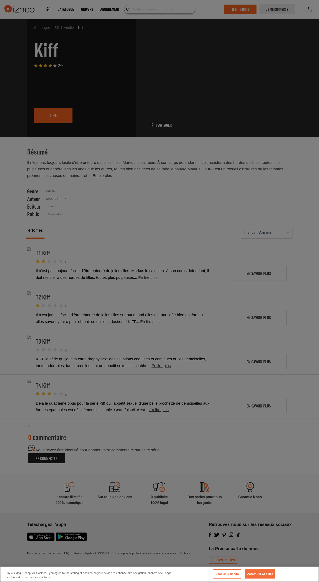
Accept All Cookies (260, 573)
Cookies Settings (227, 573)
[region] (159, 574)
